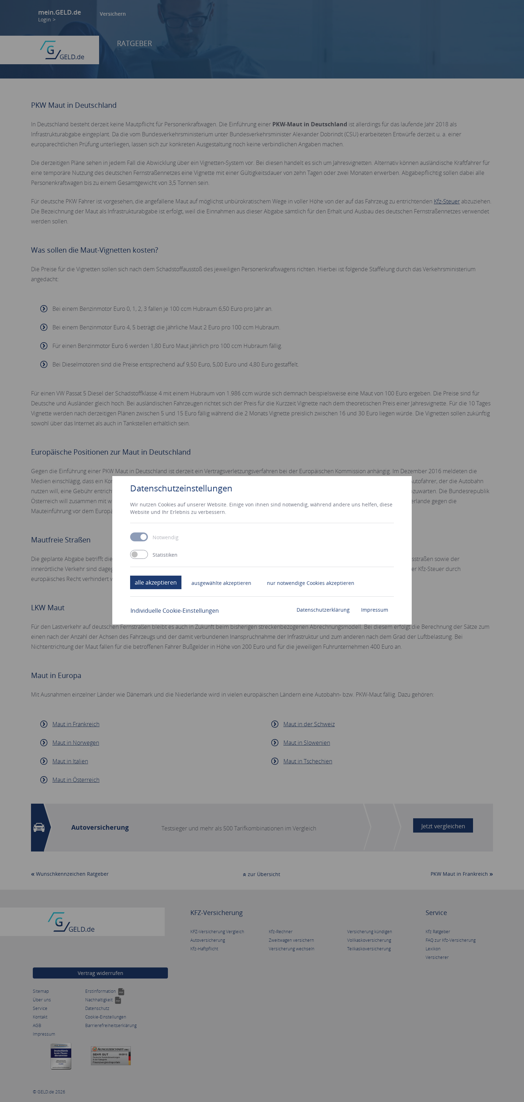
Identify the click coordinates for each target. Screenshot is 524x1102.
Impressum (374, 609)
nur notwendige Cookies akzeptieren (310, 583)
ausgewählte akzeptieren (221, 583)
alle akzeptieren (156, 582)
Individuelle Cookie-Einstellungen (174, 611)
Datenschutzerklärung (323, 609)
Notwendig (166, 537)
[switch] (139, 554)
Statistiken (165, 555)
